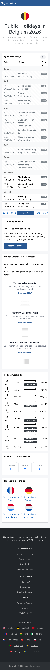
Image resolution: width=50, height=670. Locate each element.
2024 (5, 213)
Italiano (39, 634)
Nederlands (13, 639)
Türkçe (18, 651)
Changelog (25, 587)
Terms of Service (25, 603)
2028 (45, 213)
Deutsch (25, 628)
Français (13, 634)
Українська (34, 651)
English (11, 628)
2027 (37, 213)
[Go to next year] (43, 57)
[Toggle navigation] (46, 3)
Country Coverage (25, 592)
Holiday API (25, 582)
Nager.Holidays (9, 3)
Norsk (28, 639)
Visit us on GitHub (25, 554)
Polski (41, 639)
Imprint (25, 608)
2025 (13, 213)
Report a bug (25, 559)
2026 (25, 213)
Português (18, 645)
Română (34, 645)
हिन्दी (26, 634)
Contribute (25, 564)
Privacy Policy (25, 613)
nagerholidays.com (33, 666)
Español (40, 628)
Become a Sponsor (25, 569)
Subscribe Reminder (15, 246)
